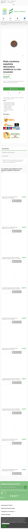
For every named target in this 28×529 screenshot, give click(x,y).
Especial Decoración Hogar (9, 103)
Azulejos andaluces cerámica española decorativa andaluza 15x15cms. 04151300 (11, 258)
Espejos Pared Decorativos (9, 104)
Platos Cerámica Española (9, 102)
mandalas (12, 97)
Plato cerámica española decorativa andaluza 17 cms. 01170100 (10, 228)
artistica (8, 98)
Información (13, 1)
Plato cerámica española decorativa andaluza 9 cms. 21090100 (10, 470)
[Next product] (26, 23)
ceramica (8, 97)
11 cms (12, 98)
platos (4, 97)
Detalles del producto (8, 152)
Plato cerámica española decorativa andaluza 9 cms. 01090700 (10, 349)
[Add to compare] (19, 92)
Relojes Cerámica (7, 107)
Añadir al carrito (15, 88)
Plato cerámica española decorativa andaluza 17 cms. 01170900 (10, 440)
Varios (5, 111)
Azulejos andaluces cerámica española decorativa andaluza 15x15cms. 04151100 (11, 409)
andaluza (17, 97)
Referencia (5, 74)
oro (4, 98)
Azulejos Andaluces (8, 108)
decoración (21, 97)
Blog (13, 4)
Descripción (5, 148)
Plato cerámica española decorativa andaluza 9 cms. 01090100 (10, 197)
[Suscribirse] (25, 487)
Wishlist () (11, 2)
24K (6, 98)
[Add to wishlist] (8, 92)
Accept (4, 526)
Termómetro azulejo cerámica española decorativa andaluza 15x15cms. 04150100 (11, 288)
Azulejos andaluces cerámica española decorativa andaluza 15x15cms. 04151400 (11, 379)
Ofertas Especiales (8, 106)
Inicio (8, 1)
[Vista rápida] (16, 195)
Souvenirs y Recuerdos (9, 110)
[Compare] (14, 195)
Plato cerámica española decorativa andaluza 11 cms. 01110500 (10, 319)
